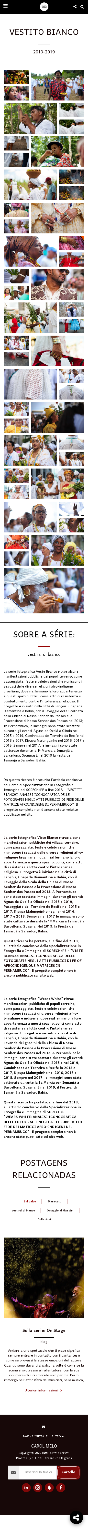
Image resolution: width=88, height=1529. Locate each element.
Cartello (68, 1472)
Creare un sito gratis (58, 1458)
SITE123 (37, 1458)
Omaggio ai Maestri (60, 1211)
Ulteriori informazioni (42, 1390)
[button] (5, 6)
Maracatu (54, 1202)
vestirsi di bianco (23, 1211)
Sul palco (30, 1202)
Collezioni (44, 1219)
